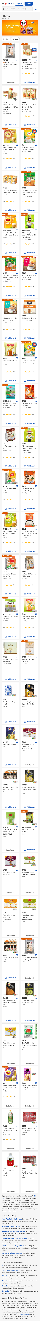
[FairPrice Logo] (9, 3)
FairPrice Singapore (22, 1314)
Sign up (19, 3)
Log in (29, 3)
